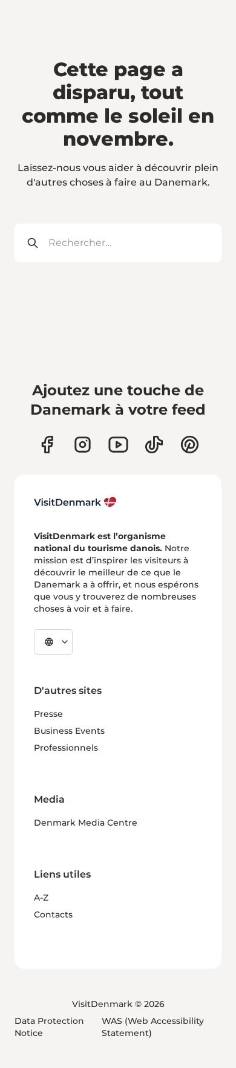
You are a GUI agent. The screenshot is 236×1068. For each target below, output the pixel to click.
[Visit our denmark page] (46, 444)
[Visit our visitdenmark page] (118, 444)
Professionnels (66, 747)
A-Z (41, 897)
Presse (48, 713)
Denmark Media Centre (85, 822)
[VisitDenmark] (75, 502)
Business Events (69, 730)
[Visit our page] (82, 444)
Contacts (53, 914)
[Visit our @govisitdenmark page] (154, 444)
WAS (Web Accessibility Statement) (153, 1026)
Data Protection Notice (49, 1026)
